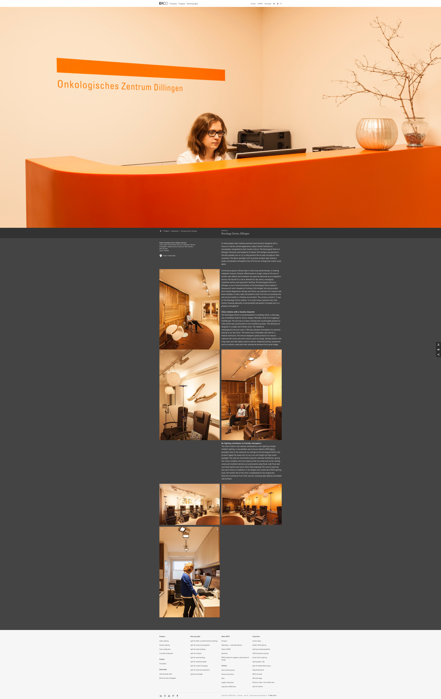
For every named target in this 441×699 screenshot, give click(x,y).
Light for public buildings (197, 649)
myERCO (260, 4)
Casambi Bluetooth (258, 670)
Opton (272, 449)
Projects (182, 4)
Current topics (256, 641)
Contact (253, 4)
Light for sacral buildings (197, 658)
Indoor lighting (164, 641)
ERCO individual (257, 674)
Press (223, 678)
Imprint (246, 695)
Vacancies (224, 653)
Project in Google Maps (169, 256)
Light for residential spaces (198, 662)
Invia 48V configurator (166, 653)
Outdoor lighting (164, 645)
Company (224, 641)
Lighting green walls (258, 662)
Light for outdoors (196, 653)
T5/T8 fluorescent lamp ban (260, 653)
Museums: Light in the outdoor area (263, 682)
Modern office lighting (259, 645)
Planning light (192, 4)
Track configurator (165, 649)
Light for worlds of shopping (199, 666)
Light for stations (257, 686)
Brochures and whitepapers (167, 678)
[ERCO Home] (163, 3)
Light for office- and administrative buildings (204, 641)
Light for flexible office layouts (261, 666)
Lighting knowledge (196, 674)
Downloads (267, 4)
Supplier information (227, 682)
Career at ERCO (225, 649)
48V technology (257, 678)
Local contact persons (228, 670)
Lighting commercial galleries (261, 649)
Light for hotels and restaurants (200, 670)
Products (173, 4)
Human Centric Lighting (259, 658)
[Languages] (277, 4)
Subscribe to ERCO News (228, 687)
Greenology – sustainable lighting (231, 645)
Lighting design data (165, 674)
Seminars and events (227, 674)
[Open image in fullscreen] (189, 315)
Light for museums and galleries (200, 645)
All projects (162, 664)
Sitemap (239, 695)
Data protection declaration (258, 695)
